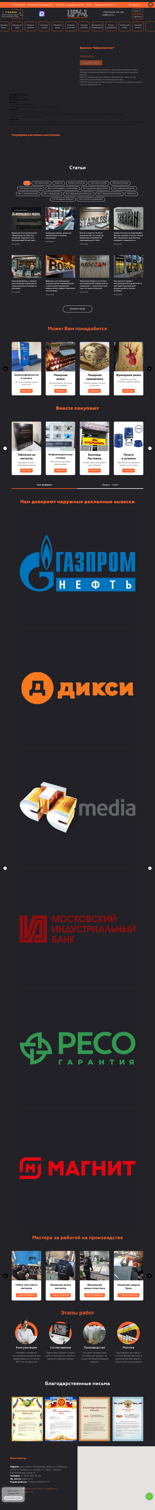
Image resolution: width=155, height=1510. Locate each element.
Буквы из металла (76, 183)
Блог (89, 5)
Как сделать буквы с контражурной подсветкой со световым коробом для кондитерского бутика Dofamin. (128, 286)
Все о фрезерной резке (123, 188)
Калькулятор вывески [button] (40, 5)
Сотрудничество (74, 5)
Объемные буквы (120, 183)
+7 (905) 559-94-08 (31, 1476)
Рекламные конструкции (30, 188)
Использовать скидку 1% (14, 1498)
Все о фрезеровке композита (79, 194)
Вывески (59, 183)
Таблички (131, 194)
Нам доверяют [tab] (44, 485)
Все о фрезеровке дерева (109, 194)
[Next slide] (149, 368)
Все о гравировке (52, 194)
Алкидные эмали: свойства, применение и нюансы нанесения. (58, 235)
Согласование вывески (63, 199)
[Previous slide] (5, 368)
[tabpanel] (77, 861)
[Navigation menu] (150, 4)
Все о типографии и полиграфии (63, 188)
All (27, 183)
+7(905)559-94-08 (112, 12)
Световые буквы (41, 183)
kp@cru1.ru (108, 15)
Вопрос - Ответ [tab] (110, 485)
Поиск (136, 11)
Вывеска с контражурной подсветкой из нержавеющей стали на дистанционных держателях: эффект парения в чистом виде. (60, 286)
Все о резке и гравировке (91, 199)
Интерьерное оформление (95, 188)
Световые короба (99, 183)
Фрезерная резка (128, 375)
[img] (140, 11)
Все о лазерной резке (28, 194)
